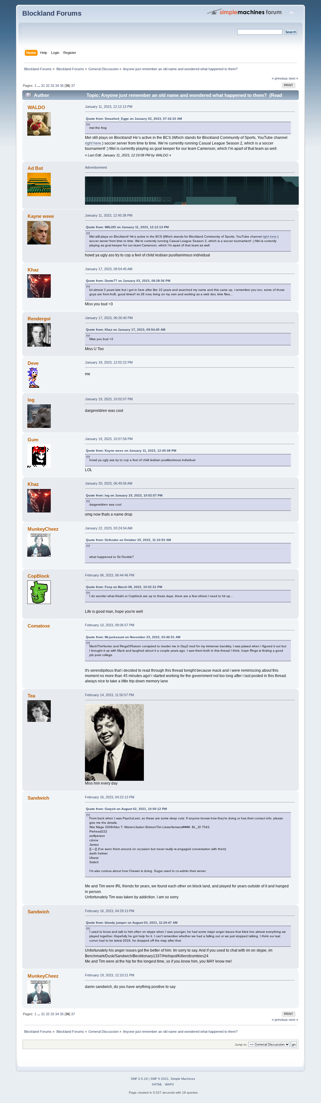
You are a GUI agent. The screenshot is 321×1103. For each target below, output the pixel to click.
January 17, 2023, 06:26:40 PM (109, 318)
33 (52, 85)
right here (93, 143)
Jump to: (241, 1044)
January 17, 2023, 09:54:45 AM (108, 269)
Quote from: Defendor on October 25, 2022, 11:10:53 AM (128, 540)
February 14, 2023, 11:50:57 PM (109, 695)
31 (43, 85)
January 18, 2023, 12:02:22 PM (109, 362)
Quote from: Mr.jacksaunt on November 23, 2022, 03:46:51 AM (133, 637)
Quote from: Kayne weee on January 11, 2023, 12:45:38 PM (131, 450)
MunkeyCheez (43, 529)
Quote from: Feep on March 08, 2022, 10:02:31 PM (124, 587)
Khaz (33, 269)
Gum (33, 439)
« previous (280, 78)
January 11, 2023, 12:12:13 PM (108, 106)
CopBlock (38, 576)
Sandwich (38, 798)
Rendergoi (39, 318)
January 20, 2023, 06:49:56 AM (108, 483)
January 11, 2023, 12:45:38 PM (108, 215)
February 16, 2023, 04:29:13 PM (109, 911)
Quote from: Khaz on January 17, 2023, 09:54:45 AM (125, 329)
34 (57, 85)
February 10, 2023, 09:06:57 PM (109, 625)
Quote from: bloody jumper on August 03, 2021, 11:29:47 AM (131, 922)
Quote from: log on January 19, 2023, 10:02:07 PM (124, 495)
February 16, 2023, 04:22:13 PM (109, 797)
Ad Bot (35, 168)
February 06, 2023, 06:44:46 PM (109, 575)
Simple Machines (183, 1078)
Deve (33, 363)
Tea (31, 695)
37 (73, 85)
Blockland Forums (52, 13)
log (31, 399)
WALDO (36, 107)
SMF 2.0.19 (139, 1078)
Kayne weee (41, 216)
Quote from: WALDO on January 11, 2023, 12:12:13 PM (127, 227)
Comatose (39, 625)
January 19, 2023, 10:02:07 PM (109, 399)
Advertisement (96, 167)
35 (62, 85)
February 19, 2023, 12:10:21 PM (109, 975)
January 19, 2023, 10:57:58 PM (109, 439)
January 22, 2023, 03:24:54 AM (108, 528)
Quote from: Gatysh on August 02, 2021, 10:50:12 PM (126, 809)
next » (293, 78)
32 (48, 85)
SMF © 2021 (159, 1078)
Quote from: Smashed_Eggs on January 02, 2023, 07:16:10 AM (134, 118)
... (39, 85)
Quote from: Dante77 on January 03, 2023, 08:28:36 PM (128, 280)
